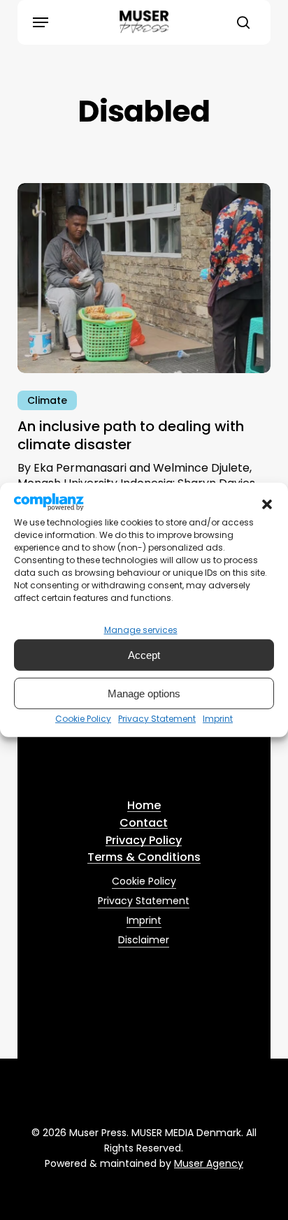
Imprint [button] (144, 920)
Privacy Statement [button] (143, 901)
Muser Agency (208, 1163)
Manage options (144, 693)
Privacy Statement (157, 719)
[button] (267, 504)
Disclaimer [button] (143, 940)
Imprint (218, 719)
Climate (47, 400)
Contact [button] (144, 823)
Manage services (141, 630)
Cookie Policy (83, 719)
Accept (144, 655)
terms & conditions (199, 758)
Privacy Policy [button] (144, 840)
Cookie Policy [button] (144, 881)
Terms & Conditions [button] (144, 857)
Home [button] (144, 805)
